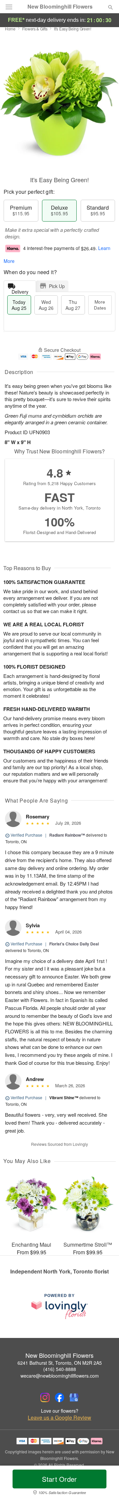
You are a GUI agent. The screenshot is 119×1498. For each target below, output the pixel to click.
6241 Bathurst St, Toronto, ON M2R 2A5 (60, 1362)
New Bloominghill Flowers (60, 6)
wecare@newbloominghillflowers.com (59, 1375)
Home (10, 28)
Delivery (20, 290)
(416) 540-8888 (59, 1369)
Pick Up (57, 286)
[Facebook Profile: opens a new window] (59, 1397)
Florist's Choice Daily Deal (74, 944)
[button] (105, 1483)
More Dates (100, 305)
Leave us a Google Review (59, 1417)
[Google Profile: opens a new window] (74, 1397)
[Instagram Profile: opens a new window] (45, 1397)
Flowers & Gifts (35, 28)
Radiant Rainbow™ (67, 835)
